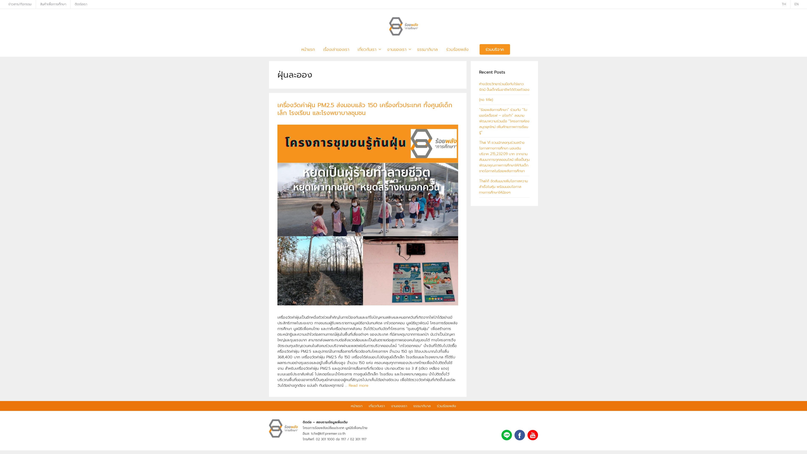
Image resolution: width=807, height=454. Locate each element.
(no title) (486, 99)
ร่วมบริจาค (494, 49)
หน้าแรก (308, 49)
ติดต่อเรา (81, 4)
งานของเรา (396, 49)
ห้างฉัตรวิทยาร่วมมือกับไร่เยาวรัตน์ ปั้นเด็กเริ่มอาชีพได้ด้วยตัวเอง (504, 86)
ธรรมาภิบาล (427, 49)
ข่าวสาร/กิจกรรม (20, 4)
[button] (379, 49)
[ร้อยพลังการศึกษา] (403, 26)
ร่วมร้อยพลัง (457, 49)
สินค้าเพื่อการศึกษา (53, 4)
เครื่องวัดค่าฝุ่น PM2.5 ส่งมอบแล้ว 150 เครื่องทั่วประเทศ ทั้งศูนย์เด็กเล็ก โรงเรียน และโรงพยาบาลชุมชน (364, 109)
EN (797, 4)
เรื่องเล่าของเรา (336, 49)
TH (784, 4)
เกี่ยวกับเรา (367, 49)
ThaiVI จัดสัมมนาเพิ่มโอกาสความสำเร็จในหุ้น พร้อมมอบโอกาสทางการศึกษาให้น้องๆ (503, 186)
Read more (358, 385)
